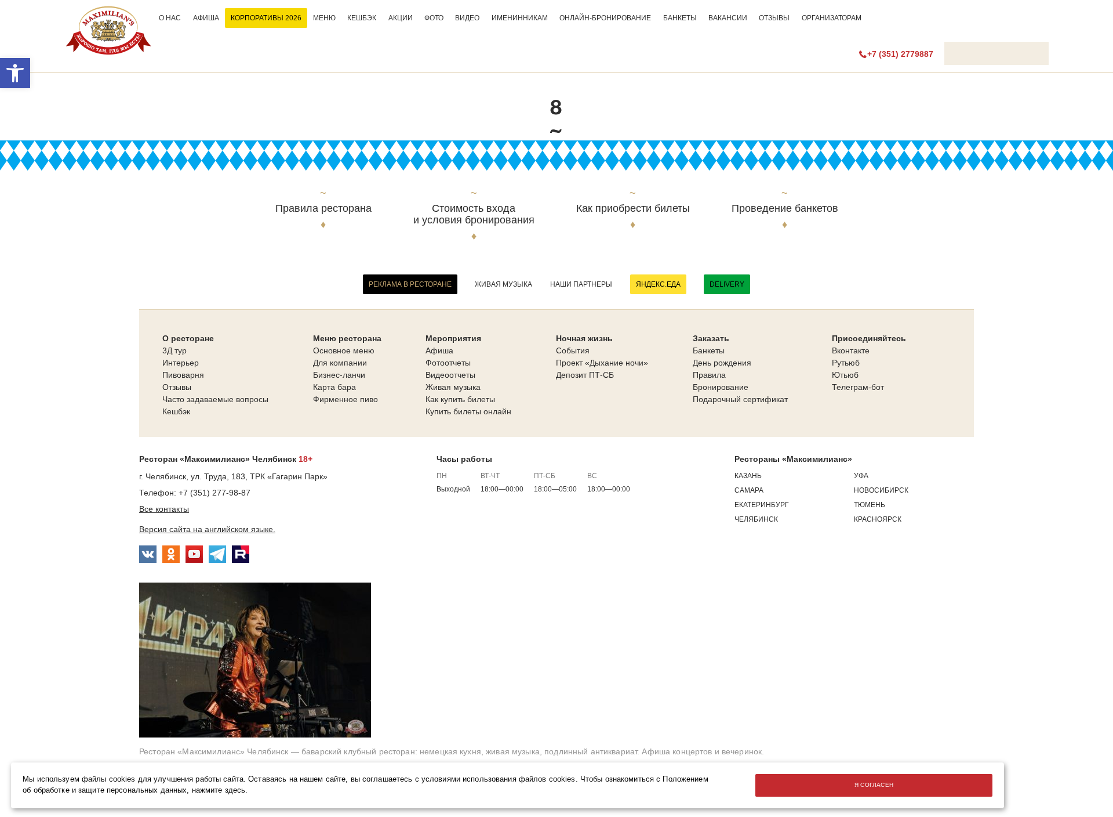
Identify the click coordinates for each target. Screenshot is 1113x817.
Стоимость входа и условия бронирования (473, 214)
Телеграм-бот (858, 387)
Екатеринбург (761, 505)
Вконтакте (851, 350)
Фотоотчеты (448, 362)
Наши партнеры (581, 284)
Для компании (340, 362)
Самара (748, 490)
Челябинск (756, 519)
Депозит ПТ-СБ (585, 374)
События (573, 350)
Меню (324, 18)
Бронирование (720, 387)
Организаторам (831, 18)
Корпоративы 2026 (266, 18)
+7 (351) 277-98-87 (214, 492)
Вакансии (727, 18)
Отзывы (774, 18)
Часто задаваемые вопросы (215, 399)
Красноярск (877, 519)
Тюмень (869, 505)
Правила (709, 374)
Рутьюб (846, 362)
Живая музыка (503, 284)
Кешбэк (361, 18)
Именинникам (520, 18)
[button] (15, 73)
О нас (170, 18)
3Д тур (174, 350)
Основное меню (343, 350)
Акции (400, 18)
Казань (748, 476)
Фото (433, 18)
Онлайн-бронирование (605, 18)
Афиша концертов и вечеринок (702, 751)
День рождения (722, 362)
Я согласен (874, 785)
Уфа (861, 476)
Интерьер (180, 362)
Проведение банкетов (785, 208)
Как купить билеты (460, 399)
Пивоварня (183, 374)
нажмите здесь (219, 790)
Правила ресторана (323, 208)
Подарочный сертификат (740, 399)
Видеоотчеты (450, 374)
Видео (467, 18)
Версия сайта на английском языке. (207, 529)
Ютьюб (845, 374)
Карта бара (334, 387)
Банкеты (680, 18)
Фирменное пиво (345, 399)
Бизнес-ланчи (339, 374)
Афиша (206, 18)
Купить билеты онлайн (468, 411)
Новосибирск (881, 490)
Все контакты (164, 509)
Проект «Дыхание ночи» (602, 362)
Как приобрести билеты (633, 208)
